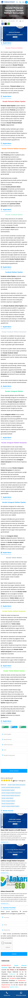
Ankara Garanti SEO (7, 891)
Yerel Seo (17, 16)
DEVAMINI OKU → (5, 842)
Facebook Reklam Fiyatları (8, 790)
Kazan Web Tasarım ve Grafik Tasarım (13, 830)
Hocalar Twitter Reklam (7, 798)
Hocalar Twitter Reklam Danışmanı (16, 784)
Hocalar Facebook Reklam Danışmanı (11, 787)
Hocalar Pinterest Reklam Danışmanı (11, 795)
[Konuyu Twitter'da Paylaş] (5, 24)
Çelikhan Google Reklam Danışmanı (13, 861)
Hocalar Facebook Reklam (8, 803)
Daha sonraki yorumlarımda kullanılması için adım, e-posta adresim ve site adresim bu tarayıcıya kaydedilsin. (14, 936)
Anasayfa (11, 16)
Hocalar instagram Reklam (8, 801)
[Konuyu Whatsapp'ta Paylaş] (8, 24)
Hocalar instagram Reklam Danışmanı (11, 793)
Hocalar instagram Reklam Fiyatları (10, 806)
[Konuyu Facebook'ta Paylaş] (2, 24)
